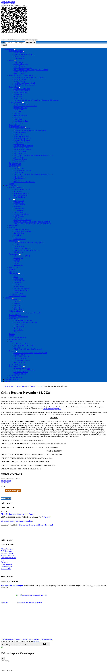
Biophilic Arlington (20, 81)
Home (6, 386)
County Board (14, 87)
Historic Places (18, 309)
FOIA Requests (7, 564)
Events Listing (18, 212)
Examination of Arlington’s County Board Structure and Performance (37, 100)
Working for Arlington (21, 72)
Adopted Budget (19, 53)
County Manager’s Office (22, 136)
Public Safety (13, 166)
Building (12, 227)
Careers (11, 60)
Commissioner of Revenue (22, 129)
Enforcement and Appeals (22, 231)
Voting (11, 184)
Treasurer (17, 113)
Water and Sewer (19, 362)
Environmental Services (21, 142)
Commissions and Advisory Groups (21, 75)
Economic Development (22, 140)
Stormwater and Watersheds (23, 248)
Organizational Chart (20, 108)
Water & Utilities (14, 375)
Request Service (7, 553)
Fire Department (19, 144)
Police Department (20, 153)
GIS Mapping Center (21, 195)
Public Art (17, 307)
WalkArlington (18, 265)
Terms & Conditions (21, 639)
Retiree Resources (20, 66)
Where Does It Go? (20, 374)
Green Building (19, 233)
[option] (56, 36)
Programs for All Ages (21, 290)
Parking (16, 261)
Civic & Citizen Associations (23, 320)
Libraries (16, 284)
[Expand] (15, 49)
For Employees (6, 567)
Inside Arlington (19, 216)
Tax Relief (17, 347)
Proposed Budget (19, 58)
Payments (12, 351)
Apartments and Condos (22, 368)
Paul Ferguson (18, 123)
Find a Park (17, 282)
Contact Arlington (47, 639)
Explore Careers (19, 62)
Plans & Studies (14, 225)
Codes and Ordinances (21, 229)
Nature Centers (19, 286)
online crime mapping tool (52, 409)
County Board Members (22, 91)
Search (3, 42)
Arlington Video (19, 203)
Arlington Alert (19, 168)
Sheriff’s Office (19, 157)
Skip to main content (8, 4)
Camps (16, 277)
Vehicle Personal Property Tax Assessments (28, 349)
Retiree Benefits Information (23, 68)
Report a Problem (7, 555)
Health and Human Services (18, 317)
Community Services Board (23, 79)
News (11, 199)
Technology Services (20, 159)
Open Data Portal (19, 197)
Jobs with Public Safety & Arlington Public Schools (31, 70)
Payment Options (19, 355)
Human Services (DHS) (21, 148)
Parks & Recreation (20, 151)
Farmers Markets (19, 280)
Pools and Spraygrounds (22, 288)
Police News (18, 218)
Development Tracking (21, 193)
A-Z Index (8, 381)
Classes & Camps (15, 315)
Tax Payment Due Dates (22, 356)
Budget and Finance (16, 51)
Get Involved (18, 96)
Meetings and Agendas (21, 92)
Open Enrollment (19, 73)
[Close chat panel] (3, 658)
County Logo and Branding (23, 220)
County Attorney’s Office (22, 132)
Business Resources (11, 379)
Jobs (2, 560)
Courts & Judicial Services (22, 138)
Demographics (18, 191)
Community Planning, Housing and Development (30, 130)
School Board (18, 110)
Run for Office (18, 330)
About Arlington (10, 185)
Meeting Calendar (15, 165)
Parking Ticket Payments (22, 360)
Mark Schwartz (19, 119)
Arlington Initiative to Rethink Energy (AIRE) (29, 242)
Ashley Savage (6, 481)
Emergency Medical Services (23, 146)
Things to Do (13, 273)
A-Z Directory (6, 551)
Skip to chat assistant (8, 2)
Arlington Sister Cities (16, 294)
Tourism (12, 271)
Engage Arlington (15, 163)
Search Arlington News (21, 214)
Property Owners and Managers (24, 370)
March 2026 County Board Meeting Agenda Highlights (32, 222)
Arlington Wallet (19, 56)
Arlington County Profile (22, 189)
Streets (16, 263)
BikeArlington (18, 258)
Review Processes (20, 239)
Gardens (16, 244)
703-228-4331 (5, 482)
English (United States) (25, 36)
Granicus (36, 641)
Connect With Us (19, 204)
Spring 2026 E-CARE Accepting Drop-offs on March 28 (32, 223)
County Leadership (15, 102)
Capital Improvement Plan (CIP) (24, 54)
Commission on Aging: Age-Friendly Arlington (29, 77)
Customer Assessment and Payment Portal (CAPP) (30, 353)
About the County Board (22, 89)
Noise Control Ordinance (17, 337)
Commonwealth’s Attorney (22, 170)
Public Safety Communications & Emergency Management (33, 155)
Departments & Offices (17, 127)
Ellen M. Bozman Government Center (18, 514)
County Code (18, 98)
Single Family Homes (21, 372)
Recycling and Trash (16, 366)
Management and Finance (22, 149)
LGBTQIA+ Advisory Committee (25, 85)
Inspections (17, 235)
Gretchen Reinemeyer (21, 115)
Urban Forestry (19, 252)
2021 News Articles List (34, 386)
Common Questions (8, 558)
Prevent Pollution (19, 246)
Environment (13, 241)
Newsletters (17, 206)
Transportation (14, 254)
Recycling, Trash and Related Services (26, 250)
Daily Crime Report (13, 491)
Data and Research (15, 187)
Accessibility (6, 569)
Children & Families (16, 311)
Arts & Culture (18, 275)
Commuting (17, 260)
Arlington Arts (18, 301)
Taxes (11, 341)
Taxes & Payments (20, 358)
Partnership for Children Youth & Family (27, 313)
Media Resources (19, 210)
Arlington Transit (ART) (22, 256)
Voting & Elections (15, 377)
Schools (12, 269)
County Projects (14, 125)
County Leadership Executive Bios (25, 106)
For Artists (17, 303)
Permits (16, 237)
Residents (8, 298)
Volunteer (17, 180)
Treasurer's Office (19, 161)
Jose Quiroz (17, 111)
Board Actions (18, 94)
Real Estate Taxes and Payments (24, 345)
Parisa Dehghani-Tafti (21, 121)
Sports (16, 292)
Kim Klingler (18, 117)
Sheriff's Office (19, 176)
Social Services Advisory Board (24, 83)
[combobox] (19, 40)
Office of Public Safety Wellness (24, 182)
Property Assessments (21, 343)
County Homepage (7, 639)
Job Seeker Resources (21, 64)
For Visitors (17, 305)
